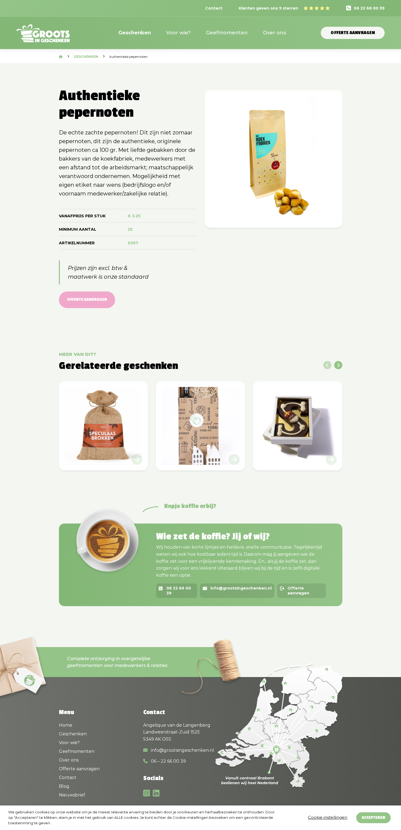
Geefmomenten (227, 33)
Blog (64, 786)
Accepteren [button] (373, 817)
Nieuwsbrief (72, 795)
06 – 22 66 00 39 (168, 761)
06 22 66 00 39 (369, 8)
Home (65, 725)
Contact (213, 8)
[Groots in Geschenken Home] (43, 36)
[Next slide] (338, 365)
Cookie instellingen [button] (327, 817)
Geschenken (134, 33)
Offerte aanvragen (353, 32)
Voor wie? (178, 33)
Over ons (274, 33)
